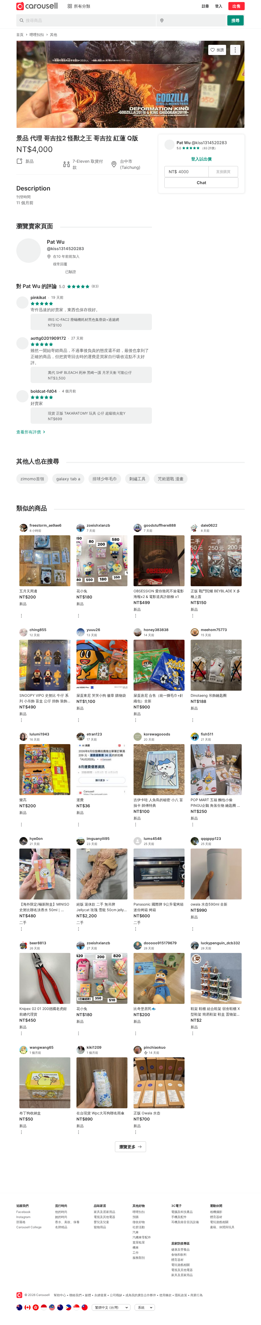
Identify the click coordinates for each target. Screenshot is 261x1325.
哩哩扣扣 (139, 1212)
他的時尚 (61, 1212)
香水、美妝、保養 (67, 1222)
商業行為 (196, 1295)
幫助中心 (60, 1295)
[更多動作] (235, 50)
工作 (136, 1252)
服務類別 (139, 1258)
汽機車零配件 (142, 1237)
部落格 (20, 1222)
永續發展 (100, 1295)
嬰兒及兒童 (101, 1222)
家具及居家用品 (104, 1212)
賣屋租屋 (139, 1242)
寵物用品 (100, 1227)
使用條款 (165, 1295)
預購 (136, 1217)
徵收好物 (139, 1222)
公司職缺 (116, 1295)
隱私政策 (181, 1295)
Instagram (23, 1217)
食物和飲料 (179, 1254)
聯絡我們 (75, 1295)
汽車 (136, 1232)
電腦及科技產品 (182, 1212)
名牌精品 (61, 1227)
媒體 (88, 1295)
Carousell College (29, 1227)
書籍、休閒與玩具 (222, 1227)
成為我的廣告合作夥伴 (140, 1295)
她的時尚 (61, 1217)
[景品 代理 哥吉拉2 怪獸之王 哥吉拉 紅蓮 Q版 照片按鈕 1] (130, 84)
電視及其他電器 (104, 1217)
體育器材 (177, 1260)
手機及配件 (179, 1217)
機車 (136, 1247)
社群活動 (139, 1227)
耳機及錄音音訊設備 (185, 1222)
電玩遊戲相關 (180, 1265)
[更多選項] (21, 616)
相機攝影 (216, 1212)
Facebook (23, 1212)
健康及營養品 (180, 1249)
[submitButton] (235, 20)
